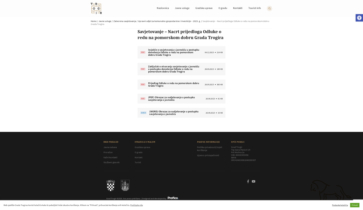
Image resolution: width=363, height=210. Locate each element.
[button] (359, 18)
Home (94, 21)
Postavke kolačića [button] (340, 205)
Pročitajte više (136, 205)
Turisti (138, 162)
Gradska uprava (142, 147)
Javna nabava (110, 147)
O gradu (139, 152)
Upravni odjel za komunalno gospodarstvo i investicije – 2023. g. (169, 21)
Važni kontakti (110, 157)
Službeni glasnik (112, 162)
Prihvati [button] (355, 205)
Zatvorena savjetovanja (124, 21)
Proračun (108, 152)
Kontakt (138, 157)
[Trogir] (96, 8)
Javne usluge (105, 21)
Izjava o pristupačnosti (208, 155)
